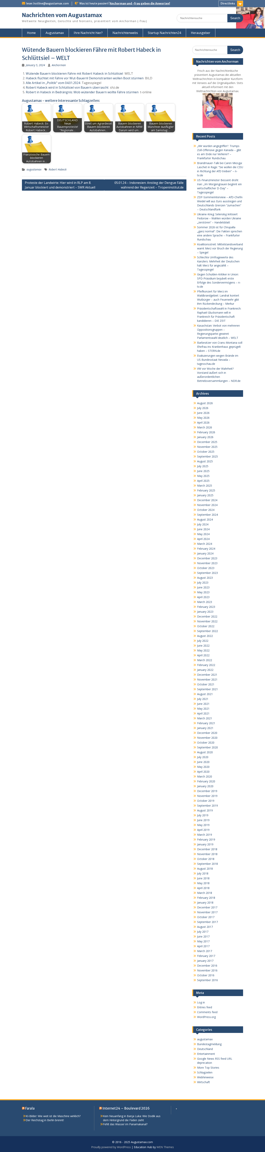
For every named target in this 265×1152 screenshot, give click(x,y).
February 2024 (206, 548)
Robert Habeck (58, 169)
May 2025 (203, 476)
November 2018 (207, 854)
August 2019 (205, 810)
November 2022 (207, 621)
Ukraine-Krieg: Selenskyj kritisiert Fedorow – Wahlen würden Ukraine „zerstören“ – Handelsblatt (219, 218)
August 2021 (205, 694)
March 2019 (204, 834)
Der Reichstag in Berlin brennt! (45, 1120)
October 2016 (205, 975)
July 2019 (202, 815)
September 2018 (207, 864)
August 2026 (205, 403)
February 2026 (206, 432)
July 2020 (202, 757)
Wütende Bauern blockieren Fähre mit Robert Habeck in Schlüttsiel (74, 73)
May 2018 (203, 883)
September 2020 (207, 747)
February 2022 (206, 665)
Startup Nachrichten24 (164, 33)
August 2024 (205, 519)
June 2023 (203, 587)
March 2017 (204, 951)
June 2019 (203, 820)
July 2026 (202, 408)
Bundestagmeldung (209, 1044)
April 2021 (203, 713)
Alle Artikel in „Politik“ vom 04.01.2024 (53, 83)
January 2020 (205, 786)
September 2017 (207, 922)
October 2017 (205, 917)
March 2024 (204, 544)
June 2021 (203, 704)
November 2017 (207, 912)
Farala (30, 1108)
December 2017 (207, 907)
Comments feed (207, 1012)
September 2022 (207, 631)
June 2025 (203, 471)
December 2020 (207, 733)
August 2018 (205, 868)
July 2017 (202, 931)
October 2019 (205, 801)
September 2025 (207, 456)
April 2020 (203, 771)
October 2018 (205, 859)
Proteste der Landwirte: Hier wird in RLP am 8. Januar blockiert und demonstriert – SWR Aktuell (60, 185)
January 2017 (205, 961)
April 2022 (203, 655)
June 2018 (203, 878)
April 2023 (203, 597)
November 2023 (207, 563)
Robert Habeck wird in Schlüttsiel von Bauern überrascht (67, 87)
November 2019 (207, 796)
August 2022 (205, 636)
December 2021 (207, 674)
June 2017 (203, 936)
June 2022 (203, 645)
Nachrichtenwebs (125, 33)
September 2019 (207, 805)
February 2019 (206, 839)
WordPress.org (206, 1017)
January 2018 (205, 902)
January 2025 (205, 495)
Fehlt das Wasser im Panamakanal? (125, 1124)
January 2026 (205, 437)
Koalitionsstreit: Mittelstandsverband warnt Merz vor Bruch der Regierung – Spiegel (220, 248)
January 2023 (205, 611)
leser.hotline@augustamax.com (47, 3)
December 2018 (207, 849)
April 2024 (203, 539)
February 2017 (206, 956)
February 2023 (206, 607)
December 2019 (207, 791)
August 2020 (205, 752)
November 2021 (207, 679)
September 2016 (207, 980)
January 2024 (205, 553)
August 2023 (205, 577)
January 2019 (205, 844)
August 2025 (205, 461)
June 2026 (203, 413)
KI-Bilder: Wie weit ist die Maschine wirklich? (53, 1116)
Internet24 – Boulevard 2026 (126, 1108)
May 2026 (203, 417)
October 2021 (205, 684)
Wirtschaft (203, 1082)
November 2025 (207, 447)
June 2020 (203, 762)
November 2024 (207, 505)
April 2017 (203, 946)
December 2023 (207, 558)
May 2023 (203, 592)
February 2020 (206, 781)
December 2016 (207, 965)
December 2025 (207, 442)
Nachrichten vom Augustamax (62, 15)
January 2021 (205, 728)
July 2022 (202, 641)
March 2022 (204, 660)
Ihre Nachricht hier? (88, 33)
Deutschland (205, 1049)
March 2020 (204, 776)
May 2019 (203, 825)
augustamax (34, 169)
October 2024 (205, 510)
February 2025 (206, 490)
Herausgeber (200, 33)
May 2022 (203, 650)
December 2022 (207, 616)
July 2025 (202, 466)
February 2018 (206, 897)
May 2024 (203, 534)
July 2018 (202, 873)
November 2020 (207, 737)
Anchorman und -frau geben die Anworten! (140, 3)
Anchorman (59, 65)
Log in (201, 1002)
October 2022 (205, 626)
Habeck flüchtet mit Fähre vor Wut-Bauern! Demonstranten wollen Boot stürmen (85, 78)
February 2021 (206, 723)
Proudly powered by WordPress (111, 1147)
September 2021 (207, 689)
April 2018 (203, 888)
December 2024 (207, 500)
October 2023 (205, 568)
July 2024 (202, 524)
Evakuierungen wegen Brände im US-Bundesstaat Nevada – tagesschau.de (217, 360)
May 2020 (203, 767)
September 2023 (207, 573)
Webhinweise (205, 1077)
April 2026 (203, 422)
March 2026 (204, 427)
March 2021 (204, 718)
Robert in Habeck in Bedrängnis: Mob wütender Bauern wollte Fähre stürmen (82, 92)
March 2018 (204, 893)
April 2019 (203, 830)
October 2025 (205, 451)
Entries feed (204, 1007)
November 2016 (207, 970)
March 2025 (204, 485)
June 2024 (203, 529)
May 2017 (203, 941)
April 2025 (203, 481)
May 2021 (203, 708)
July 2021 (202, 699)
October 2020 (205, 742)
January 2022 (205, 670)
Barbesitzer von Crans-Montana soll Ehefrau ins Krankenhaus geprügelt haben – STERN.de (219, 347)
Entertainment (206, 1054)
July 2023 (202, 582)
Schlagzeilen (204, 1072)
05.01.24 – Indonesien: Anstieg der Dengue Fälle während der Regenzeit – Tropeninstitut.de (149, 185)
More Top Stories (208, 1067)
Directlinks (228, 3)
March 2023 (204, 602)
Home (31, 33)
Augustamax (55, 33)
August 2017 (205, 927)
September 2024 (207, 514)
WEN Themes (165, 1147)
